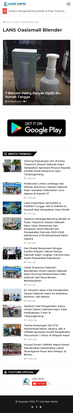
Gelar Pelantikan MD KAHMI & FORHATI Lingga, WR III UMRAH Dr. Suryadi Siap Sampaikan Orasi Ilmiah (47, 206)
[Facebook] (36, 407)
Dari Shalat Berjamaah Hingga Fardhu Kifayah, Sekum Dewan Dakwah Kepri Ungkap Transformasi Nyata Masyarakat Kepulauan (47, 253)
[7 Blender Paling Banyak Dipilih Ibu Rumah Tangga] (36, 72)
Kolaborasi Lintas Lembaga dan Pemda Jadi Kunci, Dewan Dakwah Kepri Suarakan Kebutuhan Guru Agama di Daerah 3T (45, 188)
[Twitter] (41, 407)
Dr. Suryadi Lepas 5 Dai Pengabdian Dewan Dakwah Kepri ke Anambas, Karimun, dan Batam (46, 293)
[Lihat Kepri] (14, 4)
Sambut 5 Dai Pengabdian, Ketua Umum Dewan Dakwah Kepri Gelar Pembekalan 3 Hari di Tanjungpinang (45, 311)
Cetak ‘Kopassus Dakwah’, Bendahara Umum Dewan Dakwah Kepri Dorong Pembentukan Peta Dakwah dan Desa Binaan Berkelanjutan (45, 274)
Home (8, 22)
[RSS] (32, 407)
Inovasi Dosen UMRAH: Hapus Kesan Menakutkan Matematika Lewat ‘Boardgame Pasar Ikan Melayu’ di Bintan (46, 349)
